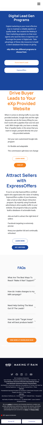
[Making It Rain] (12, 4)
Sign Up (20, 165)
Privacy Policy (35, 409)
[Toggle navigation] (38, 3)
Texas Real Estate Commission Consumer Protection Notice (21, 383)
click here (21, 388)
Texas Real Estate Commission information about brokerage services (21, 381)
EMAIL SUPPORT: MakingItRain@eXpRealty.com (21, 346)
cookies (9, 404)
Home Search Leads (21, 62)
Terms (26, 409)
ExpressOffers (21, 70)
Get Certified (20, 247)
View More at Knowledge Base (21, 340)
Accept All (11, 421)
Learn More (20, 158)
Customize (31, 421)
